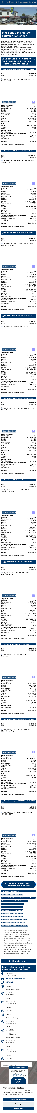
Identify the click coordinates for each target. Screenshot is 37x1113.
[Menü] (34, 2)
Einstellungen (18, 1104)
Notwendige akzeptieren (18, 1099)
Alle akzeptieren (18, 1108)
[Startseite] (17, 2)
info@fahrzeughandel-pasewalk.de (17, 978)
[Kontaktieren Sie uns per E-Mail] (31, 6)
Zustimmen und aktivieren (18, 1081)
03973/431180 (10, 982)
